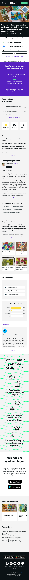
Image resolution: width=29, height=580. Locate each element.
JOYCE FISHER (5, 267)
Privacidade (21, 566)
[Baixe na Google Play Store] (14, 487)
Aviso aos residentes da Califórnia (14, 574)
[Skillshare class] (9, 508)
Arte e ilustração (7, 209)
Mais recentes (6, 324)
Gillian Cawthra (19, 267)
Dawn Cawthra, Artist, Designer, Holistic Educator (14, 34)
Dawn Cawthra (11, 163)
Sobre (5, 566)
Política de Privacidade (6, 60)
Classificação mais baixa (18, 322)
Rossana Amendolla (12, 330)
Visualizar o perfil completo (9, 197)
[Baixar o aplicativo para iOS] (9, 557)
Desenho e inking (18, 209)
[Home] (13, 3)
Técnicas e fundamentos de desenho (11, 212)
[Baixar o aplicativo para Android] (20, 557)
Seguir (15, 163)
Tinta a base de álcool (18, 206)
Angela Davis (19, 251)
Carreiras (10, 566)
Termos (14, 568)
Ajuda (15, 566)
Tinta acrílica (6, 206)
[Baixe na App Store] (14, 482)
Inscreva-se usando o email (14, 56)
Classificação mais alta (7, 322)
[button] (2, 3)
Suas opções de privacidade (13, 572)
